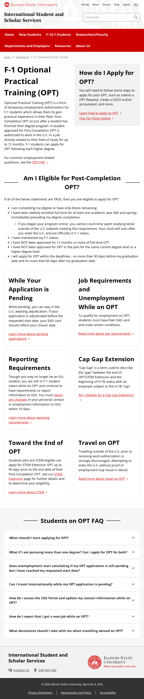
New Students (30, 34)
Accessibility (108, 693)
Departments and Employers (27, 46)
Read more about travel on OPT (101, 479)
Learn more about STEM (26, 492)
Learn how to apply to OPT (98, 113)
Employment (22, 57)
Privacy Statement (40, 693)
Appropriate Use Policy (76, 693)
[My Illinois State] (136, 4)
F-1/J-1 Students (58, 34)
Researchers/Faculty (92, 34)
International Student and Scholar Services (34, 17)
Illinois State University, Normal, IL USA (77, 684)
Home (9, 34)
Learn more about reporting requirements (29, 419)
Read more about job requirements (104, 333)
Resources (63, 46)
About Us (83, 46)
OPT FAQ (38, 162)
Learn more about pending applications (28, 336)
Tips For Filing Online (94, 118)
